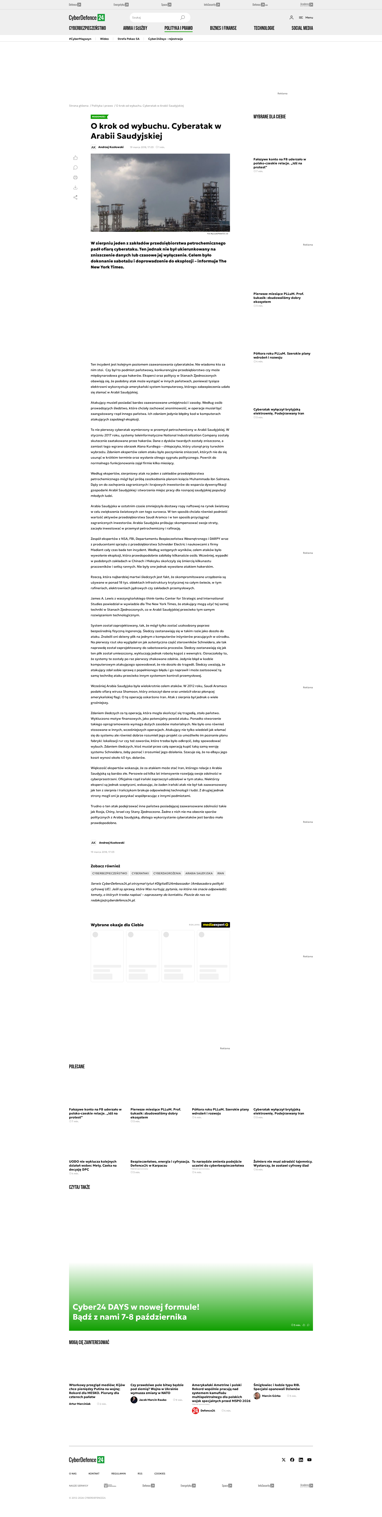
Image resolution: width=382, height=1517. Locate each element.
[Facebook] (292, 1459)
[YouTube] (309, 1459)
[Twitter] (283, 1459)
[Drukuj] (75, 177)
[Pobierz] (75, 187)
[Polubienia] (75, 157)
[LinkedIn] (300, 1459)
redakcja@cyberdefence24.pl (112, 900)
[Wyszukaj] (182, 17)
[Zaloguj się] (291, 17)
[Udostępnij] (75, 197)
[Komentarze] (75, 167)
